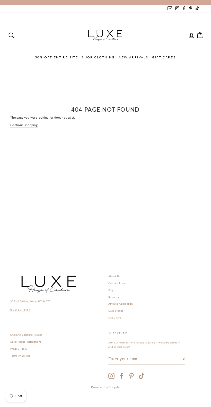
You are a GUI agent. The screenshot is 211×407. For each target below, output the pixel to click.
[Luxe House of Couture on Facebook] (121, 376)
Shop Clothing (98, 57)
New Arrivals (133, 57)
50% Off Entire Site (56, 57)
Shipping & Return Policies (26, 334)
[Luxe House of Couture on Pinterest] (131, 376)
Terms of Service (20, 355)
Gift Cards (164, 57)
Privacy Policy (18, 348)
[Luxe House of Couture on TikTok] (141, 376)
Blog (110, 289)
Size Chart (114, 317)
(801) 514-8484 (20, 309)
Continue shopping (24, 125)
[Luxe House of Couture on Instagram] (111, 376)
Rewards (113, 296)
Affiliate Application (120, 303)
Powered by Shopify (105, 387)
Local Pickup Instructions (25, 341)
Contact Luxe (116, 283)
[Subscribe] (183, 358)
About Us (114, 276)
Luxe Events (115, 310)
